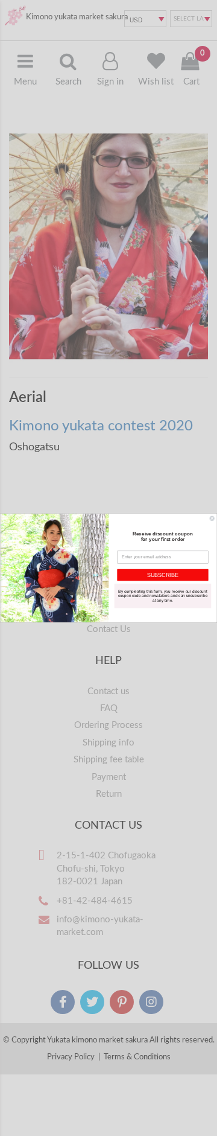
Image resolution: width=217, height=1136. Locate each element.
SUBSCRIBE (162, 575)
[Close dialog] (212, 518)
